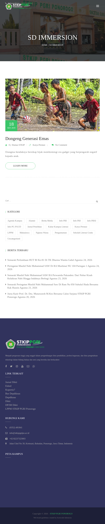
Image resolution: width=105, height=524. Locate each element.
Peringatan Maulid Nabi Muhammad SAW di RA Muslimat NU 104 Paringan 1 (47, 266)
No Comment (61, 145)
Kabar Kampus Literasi (58, 227)
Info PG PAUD (14, 227)
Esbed (8, 386)
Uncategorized (14, 239)
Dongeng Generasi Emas (27, 138)
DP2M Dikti (11, 405)
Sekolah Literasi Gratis (83, 233)
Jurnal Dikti (11, 382)
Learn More (20, 166)
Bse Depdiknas (12, 393)
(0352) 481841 (15, 427)
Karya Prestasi (39, 145)
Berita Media (47, 221)
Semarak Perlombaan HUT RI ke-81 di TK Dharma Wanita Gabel (40, 260)
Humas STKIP (18, 145)
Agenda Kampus (15, 221)
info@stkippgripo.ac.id (19, 433)
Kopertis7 (10, 389)
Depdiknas (10, 397)
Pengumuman (61, 233)
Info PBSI (91, 221)
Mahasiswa (24, 233)
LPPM (10, 233)
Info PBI (63, 221)
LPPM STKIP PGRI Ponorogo (20, 408)
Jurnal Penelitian (34, 227)
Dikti (7, 401)
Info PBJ (77, 221)
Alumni (32, 221)
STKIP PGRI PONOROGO (61, 514)
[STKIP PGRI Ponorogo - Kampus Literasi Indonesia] (19, 6)
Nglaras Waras (42, 233)
